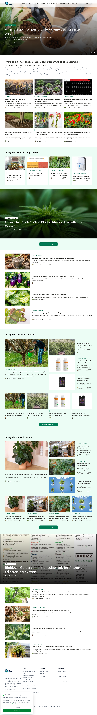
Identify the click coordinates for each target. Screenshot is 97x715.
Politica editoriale (48, 706)
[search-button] (87, 3)
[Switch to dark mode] (91, 3)
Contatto (33, 706)
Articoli (25, 668)
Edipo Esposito (8, 229)
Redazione (43, 668)
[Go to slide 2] (92, 52)
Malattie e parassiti (64, 3)
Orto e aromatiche (33, 3)
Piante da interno (55, 3)
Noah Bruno (7, 42)
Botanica (8, 96)
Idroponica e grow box (44, 3)
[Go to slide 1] (91, 52)
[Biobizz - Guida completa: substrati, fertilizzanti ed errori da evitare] (48, 559)
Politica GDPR (40, 706)
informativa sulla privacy (14, 703)
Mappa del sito (56, 706)
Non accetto (17, 707)
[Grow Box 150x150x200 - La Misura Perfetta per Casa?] (48, 213)
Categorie (61, 668)
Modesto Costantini (44, 671)
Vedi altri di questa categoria (47, 244)
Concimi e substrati (74, 3)
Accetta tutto (17, 710)
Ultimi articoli (25, 3)
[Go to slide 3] (94, 52)
